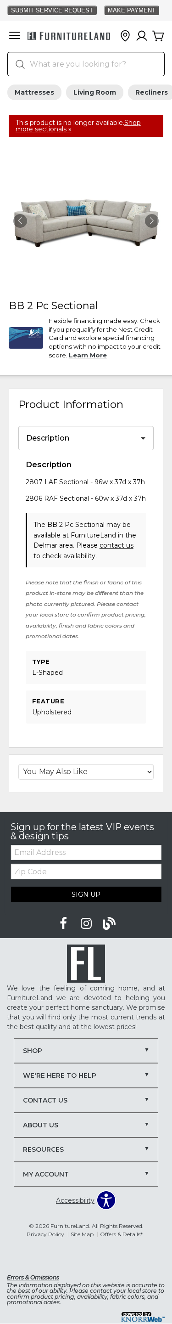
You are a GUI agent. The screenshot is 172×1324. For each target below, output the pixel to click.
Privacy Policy (45, 1234)
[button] (14, 36)
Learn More (88, 355)
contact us (116, 545)
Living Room (94, 92)
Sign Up (86, 894)
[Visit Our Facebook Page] (64, 924)
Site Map (82, 1234)
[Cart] (158, 36)
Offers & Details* (121, 1234)
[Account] (141, 36)
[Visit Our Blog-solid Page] (109, 924)
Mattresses (34, 92)
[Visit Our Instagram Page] (87, 924)
